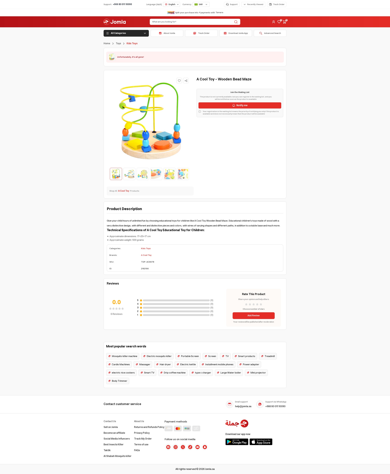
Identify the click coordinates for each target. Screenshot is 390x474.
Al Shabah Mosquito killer (117, 456)
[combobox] (171, 4)
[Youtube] (197, 447)
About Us (139, 421)
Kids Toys (146, 248)
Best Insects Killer (114, 444)
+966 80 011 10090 (122, 4)
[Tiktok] (190, 447)
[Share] (186, 80)
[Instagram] (175, 447)
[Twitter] (182, 447)
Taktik (107, 450)
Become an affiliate (114, 433)
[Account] (273, 22)
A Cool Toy (146, 255)
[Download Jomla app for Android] (236, 441)
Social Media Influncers (117, 439)
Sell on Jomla (111, 427)
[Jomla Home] (115, 22)
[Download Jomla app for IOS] (261, 441)
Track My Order (143, 439)
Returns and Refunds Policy (149, 427)
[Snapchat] (204, 447)
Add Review (254, 315)
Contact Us (110, 421)
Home (107, 43)
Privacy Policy (142, 433)
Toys (118, 43)
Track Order (278, 4)
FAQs (137, 450)
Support (234, 4)
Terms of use (141, 444)
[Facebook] (168, 447)
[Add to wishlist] (179, 80)
